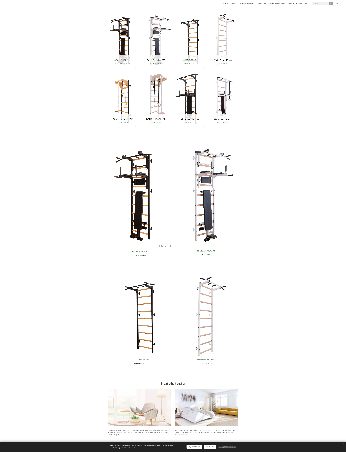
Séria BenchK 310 (190, 60)
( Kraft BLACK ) (189, 63)
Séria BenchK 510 (189, 119)
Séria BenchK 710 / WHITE (206, 251)
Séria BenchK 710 (123, 60)
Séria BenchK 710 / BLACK (140, 251)
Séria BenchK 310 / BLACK (140, 360)
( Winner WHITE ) (156, 63)
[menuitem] (226, 3)
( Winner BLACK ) (123, 63)
